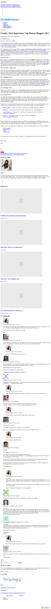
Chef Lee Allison (4, 84)
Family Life (5, 24)
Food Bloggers (6, 129)
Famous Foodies (6, 131)
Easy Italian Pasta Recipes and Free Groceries (10, 4)
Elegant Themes (9, 595)
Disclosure (5, 599)
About (4, 597)
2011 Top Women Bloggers (10, 46)
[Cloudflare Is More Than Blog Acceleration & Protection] (21, 213)
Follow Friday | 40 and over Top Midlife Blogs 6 (11, 247)
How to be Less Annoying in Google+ (38, 49)
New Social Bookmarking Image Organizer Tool (11, 310)
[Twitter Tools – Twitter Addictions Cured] (21, 276)
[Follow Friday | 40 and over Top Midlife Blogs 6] (21, 244)
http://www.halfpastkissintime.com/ (10, 116)
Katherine (5, 380)
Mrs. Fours (7, 60)
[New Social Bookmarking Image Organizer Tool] (21, 307)
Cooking (5, 23)
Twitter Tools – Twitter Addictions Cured (10, 278)
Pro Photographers (7, 128)
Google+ (44, 51)
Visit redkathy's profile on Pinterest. (8, 587)
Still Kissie (5, 109)
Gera (43, 43)
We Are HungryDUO (41, 83)
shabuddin (5, 551)
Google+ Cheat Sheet (25, 49)
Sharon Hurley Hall (7, 112)
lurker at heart (46, 63)
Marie (4, 495)
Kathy (6, 36)
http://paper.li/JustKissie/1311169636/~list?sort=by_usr (14, 372)
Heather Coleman (7, 107)
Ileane (36, 71)
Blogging (5, 22)
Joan (31, 80)
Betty (4, 401)
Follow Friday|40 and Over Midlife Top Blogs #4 (11, 7)
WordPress (21, 595)
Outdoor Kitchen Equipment (9, 522)
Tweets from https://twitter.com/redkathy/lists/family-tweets (13, 592)
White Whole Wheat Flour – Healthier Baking (10, 5)
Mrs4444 (5, 340)
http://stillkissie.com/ (38, 109)
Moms (4, 130)
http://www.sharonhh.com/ (8, 113)
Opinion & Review (7, 27)
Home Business (6, 25)
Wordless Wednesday (7, 26)
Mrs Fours (5, 115)
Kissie (4, 361)
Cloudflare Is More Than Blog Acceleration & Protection (13, 215)
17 (19, 36)
